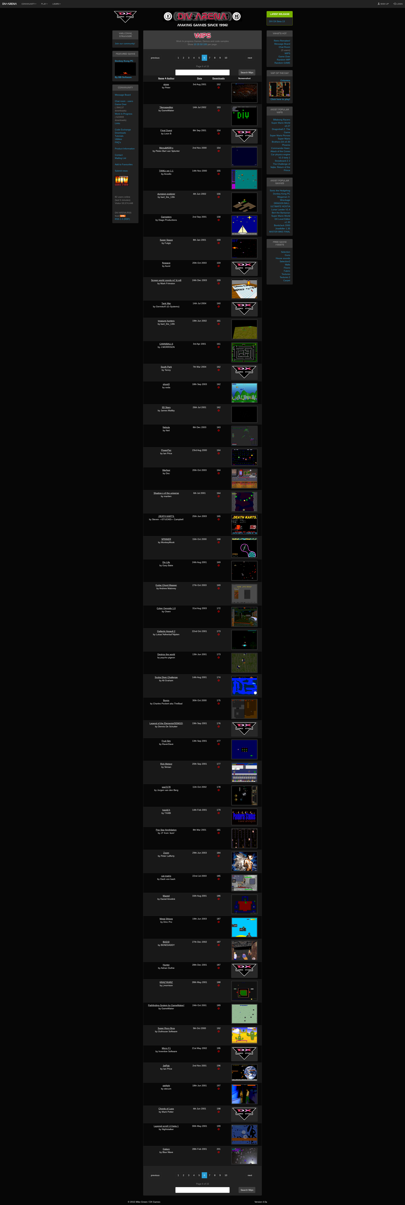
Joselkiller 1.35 (282, 228)
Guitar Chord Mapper (166, 585)
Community (28, 4)
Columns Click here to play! (280, 90)
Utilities (118, 139)
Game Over (121, 104)
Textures (286, 274)
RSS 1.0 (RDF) (122, 219)
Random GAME (282, 63)
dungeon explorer (166, 194)
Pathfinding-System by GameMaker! (166, 1005)
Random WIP (283, 59)
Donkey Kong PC (281, 193)
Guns (287, 255)
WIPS (287, 53)
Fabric (287, 271)
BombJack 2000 (282, 225)
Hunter (166, 965)
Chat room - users (124, 101)
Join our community (124, 43)
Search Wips (247, 72)
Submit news (121, 170)
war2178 (166, 787)
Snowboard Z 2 (282, 161)
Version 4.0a (261, 1202)
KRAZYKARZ (166, 982)
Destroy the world (166, 654)
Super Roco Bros (166, 1028)
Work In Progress (123, 114)
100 (205, 44)
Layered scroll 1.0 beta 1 (166, 1126)
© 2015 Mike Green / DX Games (144, 1202)
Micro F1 (166, 1048)
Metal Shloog (166, 918)
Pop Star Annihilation (166, 830)
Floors (287, 267)
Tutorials (119, 136)
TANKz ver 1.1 (166, 170)
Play (43, 4)
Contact (119, 155)
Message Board (123, 95)
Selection (285, 252)
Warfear (166, 470)
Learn (55, 4)
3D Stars (166, 407)
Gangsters (166, 217)
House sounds (283, 258)
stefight (166, 1085)
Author (170, 78)
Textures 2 (285, 277)
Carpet (286, 280)
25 (198, 44)
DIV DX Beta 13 (277, 21)
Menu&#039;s (166, 148)
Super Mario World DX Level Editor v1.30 (280, 219)
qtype (166, 84)
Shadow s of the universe (166, 493)
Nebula (166, 427)
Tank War (166, 303)
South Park (166, 367)
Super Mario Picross (280, 135)
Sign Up (384, 4)
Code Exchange (123, 129)
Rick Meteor (166, 764)
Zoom (166, 852)
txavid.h (166, 810)
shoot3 (166, 384)
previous (155, 57)
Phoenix (286, 145)
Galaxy (166, 1149)
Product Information (125, 148)
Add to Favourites (124, 164)
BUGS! (166, 942)
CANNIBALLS (166, 344)
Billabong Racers (281, 119)
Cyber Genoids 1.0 (166, 608)
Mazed (166, 896)
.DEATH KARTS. (166, 516)
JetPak (166, 1065)
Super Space (166, 240)
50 (201, 44)
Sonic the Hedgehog (280, 190)
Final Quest (166, 130)
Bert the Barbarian (281, 212)
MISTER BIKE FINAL (279, 231)
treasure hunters (166, 320)
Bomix (166, 700)
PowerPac (166, 450)
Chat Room (284, 47)
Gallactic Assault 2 (166, 631)
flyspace (166, 263)
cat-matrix (166, 876)
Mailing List (120, 158)
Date (199, 78)
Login (399, 4)
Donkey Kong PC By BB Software (124, 69)
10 (195, 44)
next (250, 57)
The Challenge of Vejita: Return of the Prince (280, 167)
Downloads (218, 78)
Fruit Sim (166, 741)
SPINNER (166, 539)
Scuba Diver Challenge (166, 677)
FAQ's (118, 142)
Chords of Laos (166, 1108)
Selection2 (285, 261)
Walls (287, 264)
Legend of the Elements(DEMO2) (166, 723)
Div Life (166, 562)
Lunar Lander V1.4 (280, 209)
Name (161, 78)
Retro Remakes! (282, 40)
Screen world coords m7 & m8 (166, 280)
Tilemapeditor (166, 107)
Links (117, 123)
